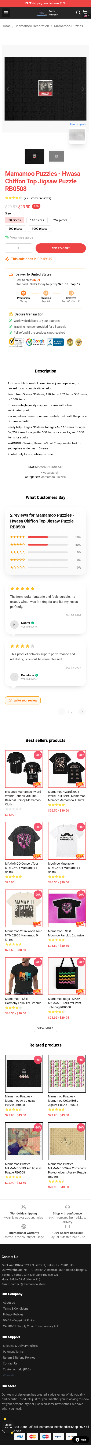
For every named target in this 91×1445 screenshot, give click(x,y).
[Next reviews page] (82, 711)
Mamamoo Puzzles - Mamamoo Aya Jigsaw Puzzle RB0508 (20, 1101)
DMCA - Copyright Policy (19, 1320)
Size (8, 213)
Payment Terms (13, 1351)
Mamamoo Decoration (32, 26)
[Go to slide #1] (34, 156)
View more (45, 1028)
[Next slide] (82, 88)
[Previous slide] (8, 88)
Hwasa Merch (49, 472)
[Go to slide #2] (56, 156)
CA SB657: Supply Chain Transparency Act (30, 1326)
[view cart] (85, 12)
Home (6, 26)
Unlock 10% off (8, 1426)
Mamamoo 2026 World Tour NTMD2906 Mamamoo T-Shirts (23, 935)
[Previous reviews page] (61, 711)
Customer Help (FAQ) (17, 1369)
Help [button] (83, 1439)
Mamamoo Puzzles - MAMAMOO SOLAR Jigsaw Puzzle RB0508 (23, 1168)
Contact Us (10, 1363)
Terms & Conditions (15, 1308)
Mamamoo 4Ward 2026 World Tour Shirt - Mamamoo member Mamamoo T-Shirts (66, 796)
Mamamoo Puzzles (68, 26)
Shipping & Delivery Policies (20, 1345)
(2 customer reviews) (37, 198)
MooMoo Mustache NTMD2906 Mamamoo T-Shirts (64, 868)
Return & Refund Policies (19, 1357)
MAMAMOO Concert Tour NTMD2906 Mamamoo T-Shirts (21, 868)
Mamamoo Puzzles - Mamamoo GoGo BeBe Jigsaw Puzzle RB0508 (63, 1101)
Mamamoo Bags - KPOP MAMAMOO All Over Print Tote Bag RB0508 (64, 1003)
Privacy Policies (13, 1314)
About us (9, 1302)
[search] (78, 12)
